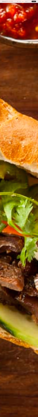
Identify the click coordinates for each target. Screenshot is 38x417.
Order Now (34, 1)
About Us (23, 1)
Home (17, 1)
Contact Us (26, 1)
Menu (20, 1)
